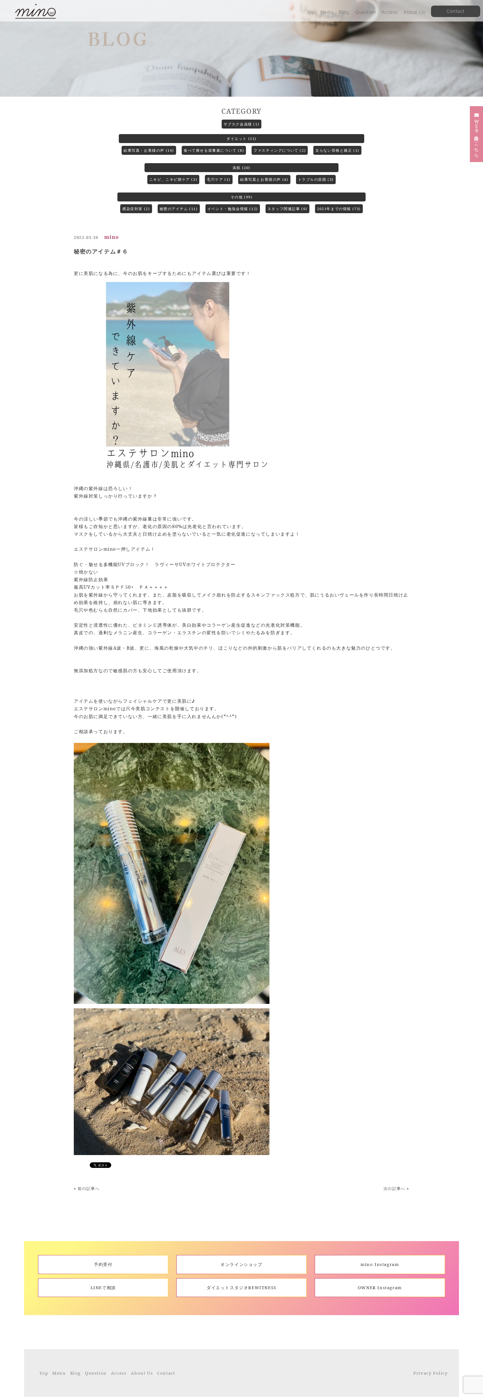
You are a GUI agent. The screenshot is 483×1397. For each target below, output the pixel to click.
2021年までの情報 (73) (339, 208)
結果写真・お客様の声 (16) (149, 150)
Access (390, 12)
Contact (166, 1373)
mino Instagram (380, 1264)
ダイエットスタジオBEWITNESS (241, 1287)
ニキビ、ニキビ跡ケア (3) (173, 179)
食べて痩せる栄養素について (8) (214, 150)
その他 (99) (242, 196)
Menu (327, 12)
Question (365, 12)
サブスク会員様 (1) (242, 124)
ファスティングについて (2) (280, 150)
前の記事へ (89, 1188)
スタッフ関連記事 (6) (287, 208)
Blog (344, 12)
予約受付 (103, 1264)
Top (311, 12)
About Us (414, 12)
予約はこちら (476, 137)
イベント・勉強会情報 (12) (232, 208)
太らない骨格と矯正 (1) (337, 150)
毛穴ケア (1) (219, 179)
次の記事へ (394, 1188)
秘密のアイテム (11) (179, 208)
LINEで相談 (103, 1287)
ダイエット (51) (241, 138)
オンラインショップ (241, 1264)
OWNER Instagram (380, 1287)
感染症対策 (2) (136, 208)
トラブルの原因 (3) (316, 179)
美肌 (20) (241, 167)
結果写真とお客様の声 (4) (264, 179)
